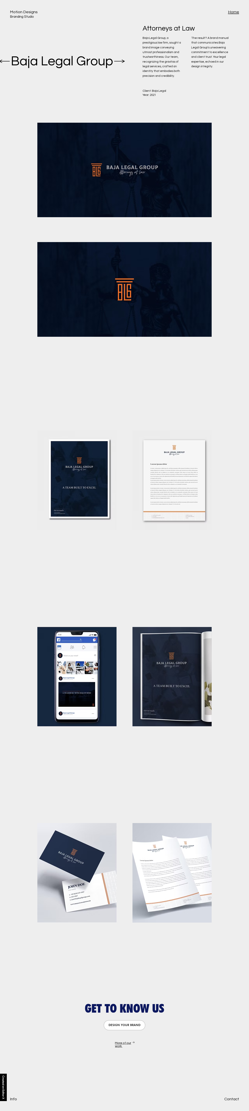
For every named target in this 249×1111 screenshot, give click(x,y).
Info (13, 1099)
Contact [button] (231, 1099)
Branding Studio (22, 16)
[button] (124, 1025)
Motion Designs (24, 12)
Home (233, 12)
